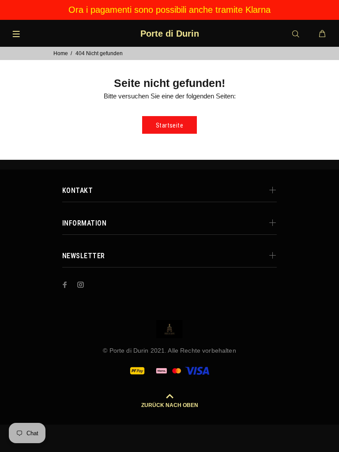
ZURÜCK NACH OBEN (169, 405)
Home (60, 53)
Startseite (169, 125)
